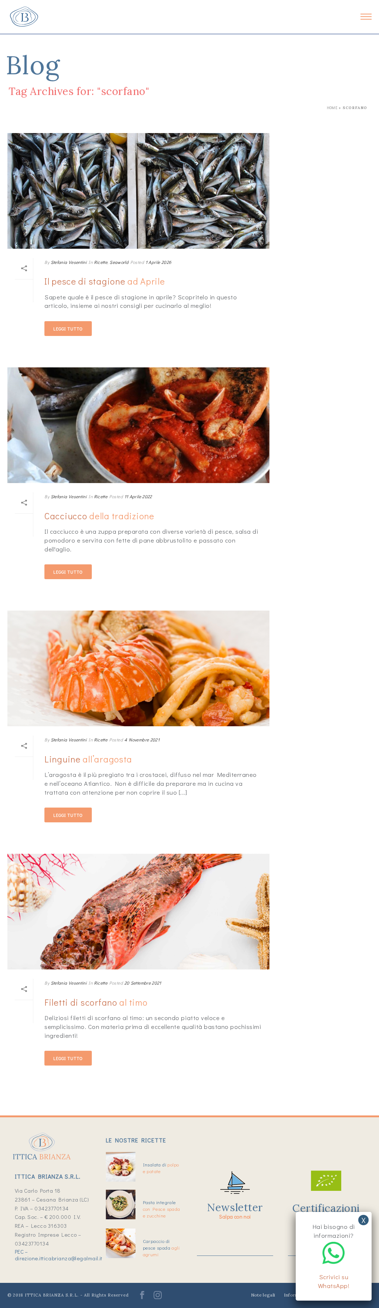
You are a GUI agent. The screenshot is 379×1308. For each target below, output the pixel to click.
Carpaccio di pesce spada (161, 1247)
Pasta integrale (161, 1209)
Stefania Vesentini (69, 262)
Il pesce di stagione (104, 281)
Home (332, 107)
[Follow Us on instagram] (158, 1297)
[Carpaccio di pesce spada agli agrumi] (120, 1243)
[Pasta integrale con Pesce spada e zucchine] (120, 1204)
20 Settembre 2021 (142, 983)
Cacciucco (99, 515)
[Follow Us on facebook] (142, 1297)
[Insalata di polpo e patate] (120, 1167)
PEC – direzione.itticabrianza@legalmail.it (59, 1254)
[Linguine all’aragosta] (138, 668)
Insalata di (161, 1167)
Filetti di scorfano (95, 1002)
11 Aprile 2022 (138, 496)
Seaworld (119, 262)
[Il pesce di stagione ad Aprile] (138, 191)
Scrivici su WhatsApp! (334, 1281)
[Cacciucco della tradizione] (138, 425)
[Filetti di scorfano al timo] (138, 911)
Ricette (101, 262)
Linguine (88, 759)
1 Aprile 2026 (158, 262)
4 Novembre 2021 (142, 740)
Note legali (263, 1295)
